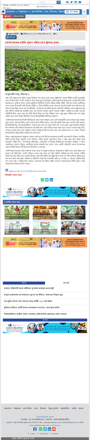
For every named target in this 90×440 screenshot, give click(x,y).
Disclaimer (55, 434)
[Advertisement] (45, 264)
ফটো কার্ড (12, 37)
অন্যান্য (81, 408)
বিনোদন (53, 12)
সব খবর (45, 320)
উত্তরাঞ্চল (23, 12)
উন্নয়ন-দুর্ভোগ (53, 408)
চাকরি (74, 408)
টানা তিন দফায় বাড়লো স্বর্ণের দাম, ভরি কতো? (43, 216)
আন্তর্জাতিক (65, 408)
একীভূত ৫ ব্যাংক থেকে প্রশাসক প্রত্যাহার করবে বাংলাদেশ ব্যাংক (14, 232)
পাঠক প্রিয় (66, 283)
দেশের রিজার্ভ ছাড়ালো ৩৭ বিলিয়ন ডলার (71, 216)
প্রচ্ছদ (9, 16)
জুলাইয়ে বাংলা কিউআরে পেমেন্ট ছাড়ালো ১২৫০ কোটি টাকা (43, 232)
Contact (32, 434)
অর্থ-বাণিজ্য (37, 12)
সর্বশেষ (24, 283)
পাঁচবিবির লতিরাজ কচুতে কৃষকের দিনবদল (15, 216)
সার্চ (59, 2)
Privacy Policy (44, 434)
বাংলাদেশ (10, 12)
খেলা (46, 12)
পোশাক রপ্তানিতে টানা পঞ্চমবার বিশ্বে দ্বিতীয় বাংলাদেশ (72, 232)
